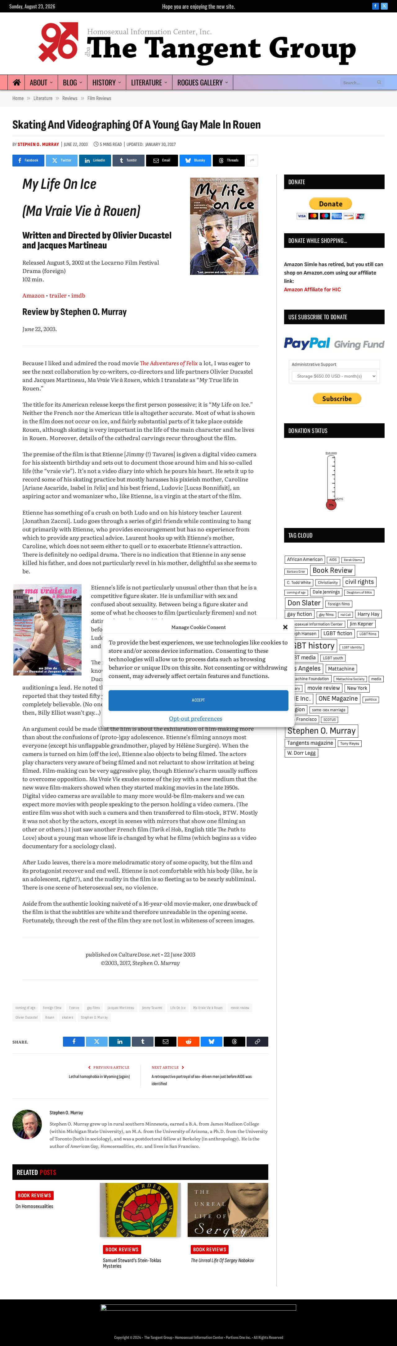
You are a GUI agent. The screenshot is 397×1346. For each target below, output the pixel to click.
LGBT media (301, 657)
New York (357, 688)
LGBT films (367, 634)
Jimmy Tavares (152, 1007)
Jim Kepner (361, 624)
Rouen (49, 1017)
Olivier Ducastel (27, 1017)
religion (296, 709)
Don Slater (304, 603)
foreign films (52, 1007)
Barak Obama (353, 560)
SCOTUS (329, 719)
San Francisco (302, 719)
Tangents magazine (310, 743)
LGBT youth (333, 658)
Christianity (328, 582)
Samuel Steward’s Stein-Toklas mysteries (132, 1263)
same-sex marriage (329, 709)
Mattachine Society (350, 679)
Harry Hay (368, 614)
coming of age (25, 1007)
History (104, 82)
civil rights (359, 582)
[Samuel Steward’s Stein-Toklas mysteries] (140, 1210)
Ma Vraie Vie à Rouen (208, 1007)
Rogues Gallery (200, 82)
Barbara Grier (296, 572)
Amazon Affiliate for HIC (312, 289)
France (74, 1007)
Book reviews (34, 1195)
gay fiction (299, 614)
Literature (146, 82)
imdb (78, 295)
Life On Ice (177, 1007)
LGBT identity (352, 647)
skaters (67, 1017)
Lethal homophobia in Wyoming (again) (99, 1077)
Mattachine (341, 669)
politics (371, 699)
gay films (93, 1007)
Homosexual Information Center (315, 624)
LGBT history (311, 645)
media (376, 678)
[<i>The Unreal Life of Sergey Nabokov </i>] (228, 1210)
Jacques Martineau (121, 1007)
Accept (198, 700)
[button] (285, 627)
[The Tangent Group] (198, 43)
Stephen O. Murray (38, 145)
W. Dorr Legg (301, 753)
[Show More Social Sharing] (252, 160)
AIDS (333, 559)
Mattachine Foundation (308, 678)
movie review (240, 1007)
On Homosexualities (34, 1206)
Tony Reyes (349, 743)
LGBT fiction (337, 633)
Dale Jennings (326, 592)
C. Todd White (299, 582)
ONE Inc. (299, 698)
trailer (58, 295)
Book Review (333, 570)
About (38, 82)
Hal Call (345, 615)
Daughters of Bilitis (359, 592)
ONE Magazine (338, 698)
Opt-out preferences (195, 718)
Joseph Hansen (301, 634)
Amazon (33, 295)
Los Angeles (304, 668)
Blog (70, 82)
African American (305, 559)
